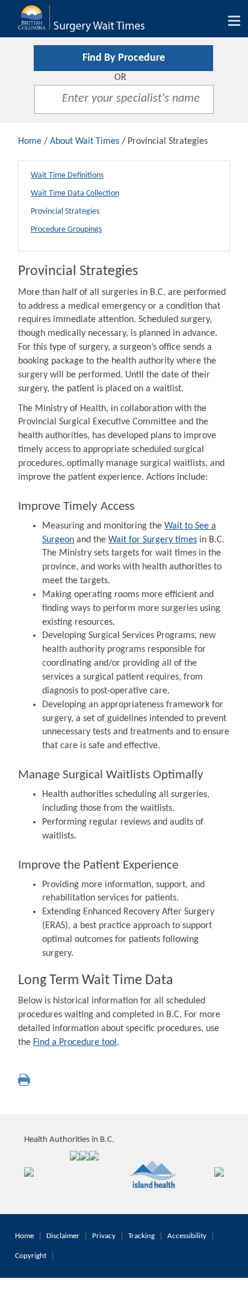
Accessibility (186, 1236)
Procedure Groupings (66, 229)
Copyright (30, 1256)
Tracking (141, 1236)
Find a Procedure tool (75, 1042)
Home (30, 141)
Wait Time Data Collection (75, 193)
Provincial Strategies (65, 211)
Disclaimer (62, 1236)
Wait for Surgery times (152, 540)
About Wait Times (84, 141)
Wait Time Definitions (67, 175)
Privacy (104, 1236)
